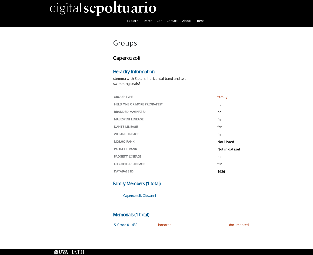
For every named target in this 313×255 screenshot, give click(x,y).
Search (147, 21)
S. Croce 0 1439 (126, 224)
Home (199, 21)
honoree (164, 224)
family (222, 97)
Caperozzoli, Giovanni (139, 195)
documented (239, 224)
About (186, 21)
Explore (132, 21)
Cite (159, 21)
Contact (172, 21)
